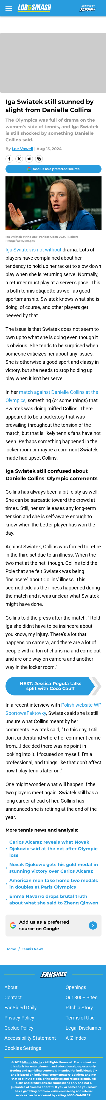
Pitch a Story (79, 1007)
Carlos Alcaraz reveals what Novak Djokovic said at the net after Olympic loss (53, 849)
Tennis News (32, 949)
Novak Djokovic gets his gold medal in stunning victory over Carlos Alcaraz (53, 868)
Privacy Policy (19, 1018)
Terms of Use (80, 1018)
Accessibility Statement (30, 1038)
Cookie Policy (18, 1028)
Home (10, 949)
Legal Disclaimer (84, 1028)
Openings (76, 987)
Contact (13, 997)
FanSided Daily (20, 1007)
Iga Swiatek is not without (33, 250)
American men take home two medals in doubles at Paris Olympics (53, 884)
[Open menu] (8, 8)
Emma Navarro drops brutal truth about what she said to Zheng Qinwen (53, 900)
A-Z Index (76, 1038)
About (11, 987)
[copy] (39, 159)
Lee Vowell (22, 148)
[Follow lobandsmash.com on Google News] (93, 925)
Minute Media (32, 1062)
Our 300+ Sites (81, 997)
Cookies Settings (22, 1048)
